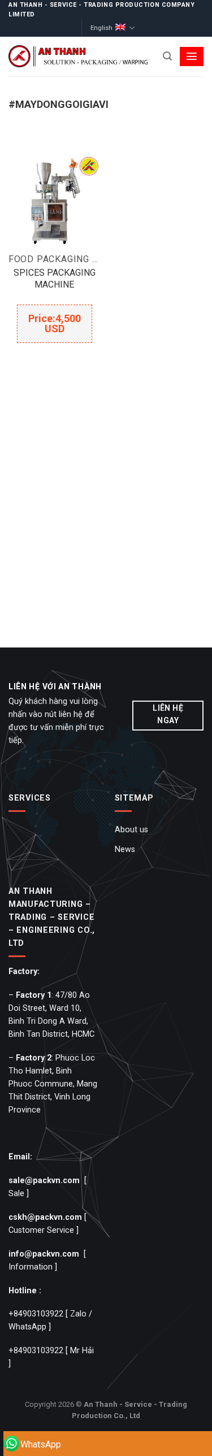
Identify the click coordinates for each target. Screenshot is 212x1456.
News (125, 849)
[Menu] (192, 56)
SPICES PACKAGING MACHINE (55, 278)
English (101, 28)
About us (131, 830)
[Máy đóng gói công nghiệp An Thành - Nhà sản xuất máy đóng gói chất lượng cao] (79, 56)
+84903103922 (35, 1314)
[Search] (167, 56)
